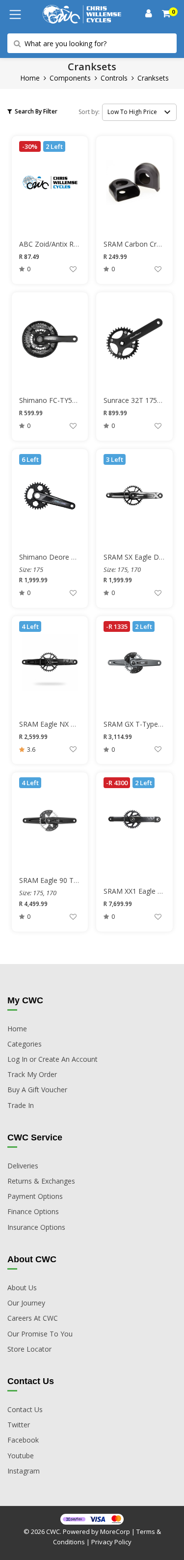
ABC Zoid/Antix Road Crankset (67, 244)
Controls (114, 78)
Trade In (20, 1105)
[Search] (167, 14)
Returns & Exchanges (41, 1181)
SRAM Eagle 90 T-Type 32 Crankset (75, 880)
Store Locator (29, 1349)
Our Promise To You (40, 1333)
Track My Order (32, 1074)
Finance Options (33, 1211)
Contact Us (25, 1409)
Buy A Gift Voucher (37, 1089)
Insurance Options (36, 1227)
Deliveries (22, 1165)
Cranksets (153, 78)
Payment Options (35, 1196)
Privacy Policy (111, 1541)
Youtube (20, 1455)
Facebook (23, 1440)
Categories (24, 1044)
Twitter (18, 1424)
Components (70, 78)
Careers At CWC (32, 1318)
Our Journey (26, 1302)
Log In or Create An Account (52, 1059)
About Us (22, 1287)
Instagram (23, 1470)
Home (30, 78)
